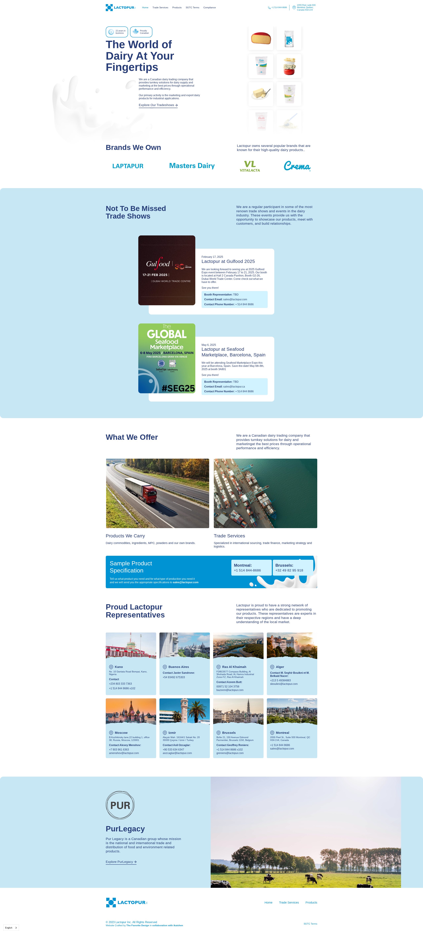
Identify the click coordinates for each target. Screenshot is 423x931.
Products (177, 7)
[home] (120, 7)
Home (145, 7)
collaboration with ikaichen (167, 925)
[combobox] (11, 928)
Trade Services (160, 7)
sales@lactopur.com (185, 582)
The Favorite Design (137, 925)
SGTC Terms (192, 7)
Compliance (209, 7)
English (8, 928)
